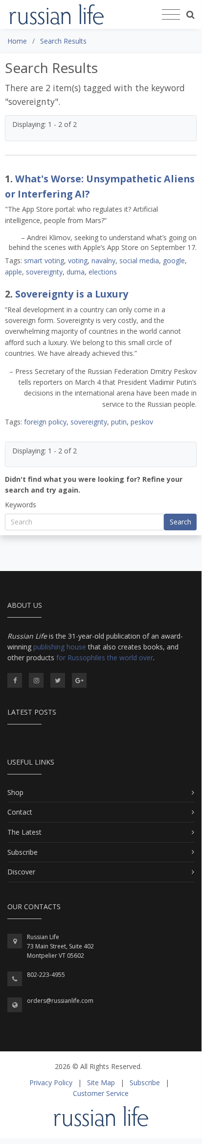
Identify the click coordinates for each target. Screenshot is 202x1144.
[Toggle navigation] (171, 15)
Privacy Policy (50, 1082)
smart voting (44, 260)
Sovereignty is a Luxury (71, 293)
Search (180, 521)
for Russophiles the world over (104, 657)
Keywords (20, 504)
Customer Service (101, 1093)
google (174, 260)
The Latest (24, 832)
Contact (19, 812)
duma (76, 271)
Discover (21, 871)
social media (139, 260)
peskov (142, 421)
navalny (103, 260)
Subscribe (22, 852)
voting (78, 260)
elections (103, 271)
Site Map (101, 1082)
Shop (15, 792)
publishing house (59, 646)
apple (13, 271)
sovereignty (44, 271)
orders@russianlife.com (60, 1000)
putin (119, 421)
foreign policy (45, 421)
